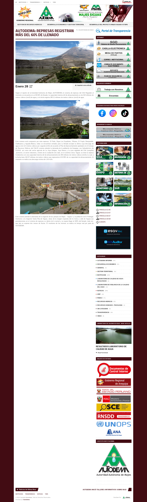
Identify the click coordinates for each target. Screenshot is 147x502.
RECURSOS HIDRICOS (104, 301)
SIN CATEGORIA (102, 309)
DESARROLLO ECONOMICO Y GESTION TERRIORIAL (65, 24)
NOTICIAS (100, 290)
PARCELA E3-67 (104, 213)
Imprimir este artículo (84, 85)
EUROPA (102, 222)
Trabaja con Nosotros (113, 90)
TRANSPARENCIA (103, 312)
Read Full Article (103, 352)
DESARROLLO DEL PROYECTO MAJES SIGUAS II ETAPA (108, 24)
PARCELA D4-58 (104, 219)
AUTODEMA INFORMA (104, 260)
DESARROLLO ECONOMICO (106, 264)
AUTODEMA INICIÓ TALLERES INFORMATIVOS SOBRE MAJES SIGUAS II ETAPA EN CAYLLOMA (112, 489)
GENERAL (100, 268)
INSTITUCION (101, 275)
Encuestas (113, 96)
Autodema (26, 499)
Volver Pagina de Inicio (86, 30)
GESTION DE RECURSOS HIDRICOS (29, 24)
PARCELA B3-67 (104, 216)
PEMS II (99, 298)
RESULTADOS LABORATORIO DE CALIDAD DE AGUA (111, 348)
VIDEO (99, 316)
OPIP (98, 294)
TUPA (54, 2)
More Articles (125, 323)
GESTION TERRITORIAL (105, 271)
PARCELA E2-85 (104, 210)
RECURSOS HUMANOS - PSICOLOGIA (109, 305)
